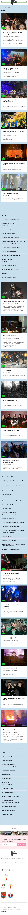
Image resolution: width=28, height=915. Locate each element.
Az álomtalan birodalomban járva (10, 766)
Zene (3, 28)
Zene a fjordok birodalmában (8, 233)
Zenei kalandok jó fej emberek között (10, 526)
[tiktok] (9, 869)
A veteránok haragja (6, 229)
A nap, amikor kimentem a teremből (10, 237)
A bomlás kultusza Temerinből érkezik (11, 247)
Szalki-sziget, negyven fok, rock (9, 518)
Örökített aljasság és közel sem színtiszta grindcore (14, 225)
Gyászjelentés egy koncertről (9, 540)
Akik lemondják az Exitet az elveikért (10, 269)
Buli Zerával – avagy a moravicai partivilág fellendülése (12, 33)
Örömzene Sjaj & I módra (10, 638)
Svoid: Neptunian (6, 782)
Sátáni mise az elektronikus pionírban (11, 605)
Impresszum (4, 909)
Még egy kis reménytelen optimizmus (11, 243)
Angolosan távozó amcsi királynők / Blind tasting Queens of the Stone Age (13, 545)
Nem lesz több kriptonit (7, 259)
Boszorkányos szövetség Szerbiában (10, 802)
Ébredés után (7, 370)
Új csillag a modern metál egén (9, 251)
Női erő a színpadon (6, 778)
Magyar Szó (18, 909)
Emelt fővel (4, 261)
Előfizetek (3, 911)
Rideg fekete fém (6, 774)
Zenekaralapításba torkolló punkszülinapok (11, 461)
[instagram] (13, 869)
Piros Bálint (8, 303)
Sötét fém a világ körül (10, 400)
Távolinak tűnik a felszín (8, 788)
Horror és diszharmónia (7, 476)
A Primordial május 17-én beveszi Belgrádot (12, 756)
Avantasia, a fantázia (9, 730)
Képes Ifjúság (3, 7)
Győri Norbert (8, 72)
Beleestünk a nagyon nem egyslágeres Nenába (12, 500)
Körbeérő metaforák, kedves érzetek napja (14, 163)
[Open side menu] (1, 1)
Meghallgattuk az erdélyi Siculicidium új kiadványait (14, 748)
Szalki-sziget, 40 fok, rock (8, 532)
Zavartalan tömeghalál (7, 504)
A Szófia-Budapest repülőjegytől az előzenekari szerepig (13, 486)
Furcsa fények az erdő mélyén (9, 512)
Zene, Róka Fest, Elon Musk (8, 810)
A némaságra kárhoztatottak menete (10, 796)
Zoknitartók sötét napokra (11, 573)
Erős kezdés (4, 273)
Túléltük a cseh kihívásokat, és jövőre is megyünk (13, 522)
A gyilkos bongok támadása (8, 764)
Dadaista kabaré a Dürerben (8, 211)
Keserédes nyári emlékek (8, 536)
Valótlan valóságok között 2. (8, 792)
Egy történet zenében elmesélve (9, 514)
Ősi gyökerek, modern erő (11, 430)
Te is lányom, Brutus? (7, 814)
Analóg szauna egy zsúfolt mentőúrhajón (11, 69)
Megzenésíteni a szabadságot (9, 806)
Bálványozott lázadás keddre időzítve (11, 549)
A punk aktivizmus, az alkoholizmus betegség (13, 698)
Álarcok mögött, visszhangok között (10, 219)
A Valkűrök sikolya (6, 752)
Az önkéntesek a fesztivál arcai (9, 818)
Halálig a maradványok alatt (8, 496)
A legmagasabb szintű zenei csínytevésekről (11, 100)
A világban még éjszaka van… (9, 770)
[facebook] (2, 869)
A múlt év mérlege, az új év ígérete (13, 301)
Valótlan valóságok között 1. (8, 800)
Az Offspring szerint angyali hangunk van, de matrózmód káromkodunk (12, 481)
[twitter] (5, 869)
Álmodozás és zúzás (6, 508)
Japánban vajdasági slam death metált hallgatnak (13, 241)
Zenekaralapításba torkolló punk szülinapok (12, 490)
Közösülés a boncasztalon (8, 215)
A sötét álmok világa (7, 784)
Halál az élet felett (6, 494)
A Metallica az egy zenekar (11, 193)
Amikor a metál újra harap (8, 208)
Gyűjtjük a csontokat (7, 760)
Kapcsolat (10, 909)
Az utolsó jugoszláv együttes (9, 265)
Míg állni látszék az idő (10, 668)
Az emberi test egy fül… (10, 335)
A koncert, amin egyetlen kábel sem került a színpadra (14, 132)
